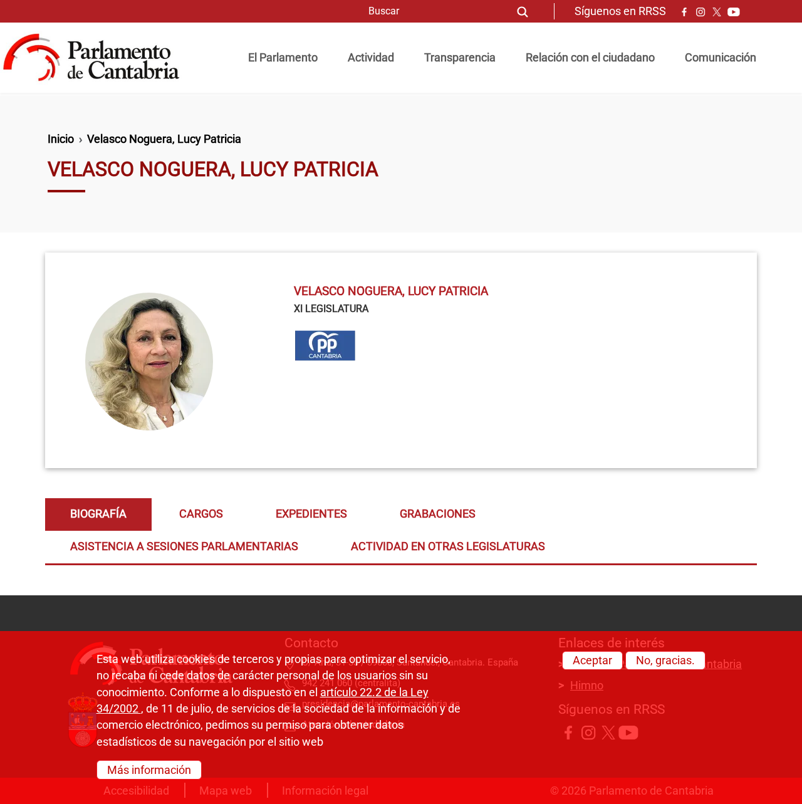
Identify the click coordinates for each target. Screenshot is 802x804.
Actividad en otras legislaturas (448, 546)
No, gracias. (665, 660)
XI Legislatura (331, 309)
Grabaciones (438, 514)
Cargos (201, 514)
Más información (149, 769)
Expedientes (311, 514)
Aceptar (592, 660)
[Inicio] (96, 58)
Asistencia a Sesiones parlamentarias (184, 546)
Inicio (61, 139)
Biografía (98, 514)
